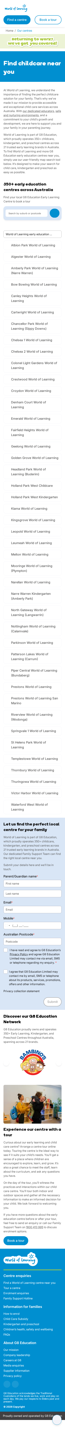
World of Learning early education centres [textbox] (32, 234)
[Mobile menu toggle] (47, 8)
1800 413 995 (34, 1227)
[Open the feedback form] (56, 1420)
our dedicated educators (38, 111)
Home (10, 30)
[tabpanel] (32, 527)
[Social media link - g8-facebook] (6, 1384)
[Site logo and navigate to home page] (18, 8)
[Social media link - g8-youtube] (15, 1384)
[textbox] (26, 213)
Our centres (25, 30)
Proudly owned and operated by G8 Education (32, 1416)
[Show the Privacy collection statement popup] (43, 991)
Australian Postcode (18, 934)
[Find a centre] (54, 213)
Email (8, 902)
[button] (6, 1063)
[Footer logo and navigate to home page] (20, 1259)
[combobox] (26, 213)
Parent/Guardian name (20, 876)
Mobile (9, 918)
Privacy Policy (19, 954)
